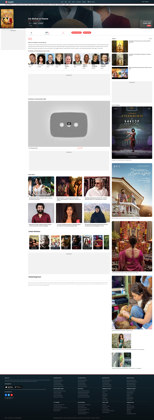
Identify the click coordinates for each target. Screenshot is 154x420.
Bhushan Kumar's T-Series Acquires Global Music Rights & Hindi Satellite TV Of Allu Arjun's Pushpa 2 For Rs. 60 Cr (69, 199)
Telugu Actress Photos (58, 381)
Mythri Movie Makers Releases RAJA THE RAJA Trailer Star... (140, 68)
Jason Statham (105, 400)
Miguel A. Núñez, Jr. (85, 65)
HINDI (66, 1)
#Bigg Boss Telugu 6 (130, 407)
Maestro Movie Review (57, 409)
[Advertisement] (13, 40)
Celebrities (104, 404)
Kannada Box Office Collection (83, 395)
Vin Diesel (104, 397)
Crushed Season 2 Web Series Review (60, 407)
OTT (14, 4)
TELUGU (73, 1)
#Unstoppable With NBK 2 (131, 413)
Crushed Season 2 (55, 248)
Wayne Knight (50, 64)
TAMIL (69, 1)
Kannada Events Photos (131, 383)
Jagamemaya (34, 248)
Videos (27, 4)
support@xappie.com (9, 398)
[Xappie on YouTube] (12, 395)
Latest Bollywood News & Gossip (59, 390)
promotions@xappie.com (9, 397)
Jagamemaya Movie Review (59, 404)
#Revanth (128, 410)
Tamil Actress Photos (57, 383)
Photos (23, 4)
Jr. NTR (103, 392)
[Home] (9, 2)
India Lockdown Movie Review (83, 412)
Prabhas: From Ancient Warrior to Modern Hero (122, 160)
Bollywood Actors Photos (82, 380)
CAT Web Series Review (58, 406)
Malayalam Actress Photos (58, 386)
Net (76, 248)
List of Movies (104, 407)
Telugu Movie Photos (106, 381)
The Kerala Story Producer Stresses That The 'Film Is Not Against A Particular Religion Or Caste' (96, 225)
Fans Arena (33, 4)
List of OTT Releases (105, 406)
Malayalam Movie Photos (107, 386)
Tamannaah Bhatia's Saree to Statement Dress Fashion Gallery (125, 272)
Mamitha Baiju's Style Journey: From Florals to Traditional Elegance (126, 218)
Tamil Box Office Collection (83, 393)
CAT (45, 248)
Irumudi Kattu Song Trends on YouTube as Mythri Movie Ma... (139, 41)
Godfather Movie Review (82, 413)
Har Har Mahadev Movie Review (83, 409)
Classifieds (60, 4)
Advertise (93, 417)
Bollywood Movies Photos (106, 380)
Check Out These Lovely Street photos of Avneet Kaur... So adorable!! (126, 368)
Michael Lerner (77, 64)
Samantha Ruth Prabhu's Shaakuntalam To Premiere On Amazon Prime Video (41, 198)
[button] (69, 124)
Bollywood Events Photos (131, 380)
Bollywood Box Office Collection (83, 392)
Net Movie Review (57, 410)
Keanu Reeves (104, 398)
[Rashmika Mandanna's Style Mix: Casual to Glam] (132, 302)
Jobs (69, 4)
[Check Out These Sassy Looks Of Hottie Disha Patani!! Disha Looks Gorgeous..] (121, 341)
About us (65, 417)
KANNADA (84, 1)
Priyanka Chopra (130, 397)
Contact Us (97, 417)
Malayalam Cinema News (58, 397)
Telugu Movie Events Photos (132, 381)
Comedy (30, 25)
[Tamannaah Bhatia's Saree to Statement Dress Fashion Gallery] (132, 246)
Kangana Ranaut (130, 393)
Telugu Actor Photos (81, 381)
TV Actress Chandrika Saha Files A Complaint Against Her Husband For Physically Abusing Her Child (69, 225)
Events (65, 4)
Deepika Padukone (130, 398)
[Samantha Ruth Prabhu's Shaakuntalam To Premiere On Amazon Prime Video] (41, 186)
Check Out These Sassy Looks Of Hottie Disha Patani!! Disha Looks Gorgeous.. (128, 349)
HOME (62, 1)
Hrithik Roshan (104, 395)
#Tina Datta (129, 412)
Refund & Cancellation (72, 417)
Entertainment (8, 4)
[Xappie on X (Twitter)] (9, 395)
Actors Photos (82, 378)
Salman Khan (104, 390)
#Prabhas (128, 404)
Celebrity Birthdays (105, 412)
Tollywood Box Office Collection (83, 390)
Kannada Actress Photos (58, 384)
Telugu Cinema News (57, 392)
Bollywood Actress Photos (58, 380)
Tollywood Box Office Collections (108, 410)
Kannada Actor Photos (82, 384)
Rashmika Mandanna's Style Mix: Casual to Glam (122, 330)
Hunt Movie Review (81, 406)
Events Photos (130, 378)
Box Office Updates (105, 409)
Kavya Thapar (129, 400)
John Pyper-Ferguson (104, 65)
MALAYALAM (79, 1)
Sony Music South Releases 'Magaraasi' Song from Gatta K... (140, 55)
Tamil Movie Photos (105, 383)
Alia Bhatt (128, 395)
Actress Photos (58, 378)
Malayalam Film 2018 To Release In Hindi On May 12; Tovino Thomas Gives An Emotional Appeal (40, 225)
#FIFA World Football (130, 406)
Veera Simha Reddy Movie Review (84, 404)
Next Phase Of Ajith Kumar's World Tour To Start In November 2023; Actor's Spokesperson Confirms (96, 198)
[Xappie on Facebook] (6, 395)
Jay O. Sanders (67, 65)
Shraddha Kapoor (130, 392)
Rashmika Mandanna (131, 390)
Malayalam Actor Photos (82, 386)
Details (30, 38)
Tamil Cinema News (57, 393)
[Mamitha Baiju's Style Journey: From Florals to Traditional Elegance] (132, 189)
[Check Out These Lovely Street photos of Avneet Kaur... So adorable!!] (121, 359)
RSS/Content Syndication (58, 417)
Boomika (109, 248)
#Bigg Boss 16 (129, 409)
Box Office (39, 4)
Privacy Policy (79, 417)
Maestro (66, 248)
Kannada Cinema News (58, 395)
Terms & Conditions (86, 417)
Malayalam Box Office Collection (84, 397)
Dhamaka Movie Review (82, 407)
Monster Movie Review (82, 410)
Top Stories (53, 4)
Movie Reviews (46, 4)
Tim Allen (31, 64)
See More (150, 38)
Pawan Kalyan (105, 393)
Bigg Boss (18, 4)
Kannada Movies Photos (106, 384)
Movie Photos (105, 378)
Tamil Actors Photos (81, 383)
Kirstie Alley (40, 64)
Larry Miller (58, 64)
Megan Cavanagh (94, 65)
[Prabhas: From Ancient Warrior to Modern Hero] (132, 132)
